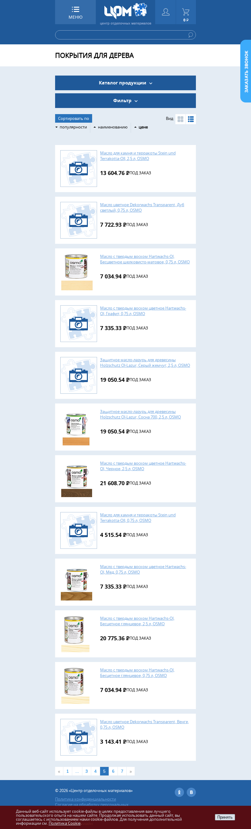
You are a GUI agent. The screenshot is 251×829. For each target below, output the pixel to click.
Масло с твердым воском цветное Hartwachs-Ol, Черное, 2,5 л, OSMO (143, 465)
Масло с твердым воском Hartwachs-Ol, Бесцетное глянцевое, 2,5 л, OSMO (137, 620)
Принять (225, 817)
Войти (165, 12)
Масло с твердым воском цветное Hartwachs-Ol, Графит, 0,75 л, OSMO (143, 310)
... (77, 771)
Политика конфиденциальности (85, 799)
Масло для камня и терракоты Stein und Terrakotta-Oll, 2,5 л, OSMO (138, 155)
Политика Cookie (65, 823)
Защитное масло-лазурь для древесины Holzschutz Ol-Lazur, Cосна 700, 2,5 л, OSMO (140, 414)
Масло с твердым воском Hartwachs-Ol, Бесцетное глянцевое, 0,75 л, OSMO (137, 672)
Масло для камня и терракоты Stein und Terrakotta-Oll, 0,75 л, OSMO (138, 517)
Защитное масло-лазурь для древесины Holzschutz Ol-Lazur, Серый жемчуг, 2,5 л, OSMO (145, 362)
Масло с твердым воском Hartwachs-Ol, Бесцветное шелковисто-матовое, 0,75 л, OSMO (145, 259)
